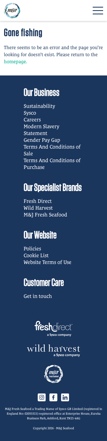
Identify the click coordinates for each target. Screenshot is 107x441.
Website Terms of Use (47, 262)
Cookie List (36, 255)
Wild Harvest (38, 208)
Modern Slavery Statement (41, 130)
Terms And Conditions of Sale (52, 150)
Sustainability (39, 106)
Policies (32, 248)
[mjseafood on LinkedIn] (65, 397)
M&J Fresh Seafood (45, 214)
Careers (32, 119)
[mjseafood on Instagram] (41, 397)
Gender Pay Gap (42, 140)
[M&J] (53, 374)
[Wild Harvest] (53, 350)
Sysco (30, 113)
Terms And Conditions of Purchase (52, 163)
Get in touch (38, 296)
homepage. (15, 61)
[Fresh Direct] (53, 329)
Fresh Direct (38, 201)
